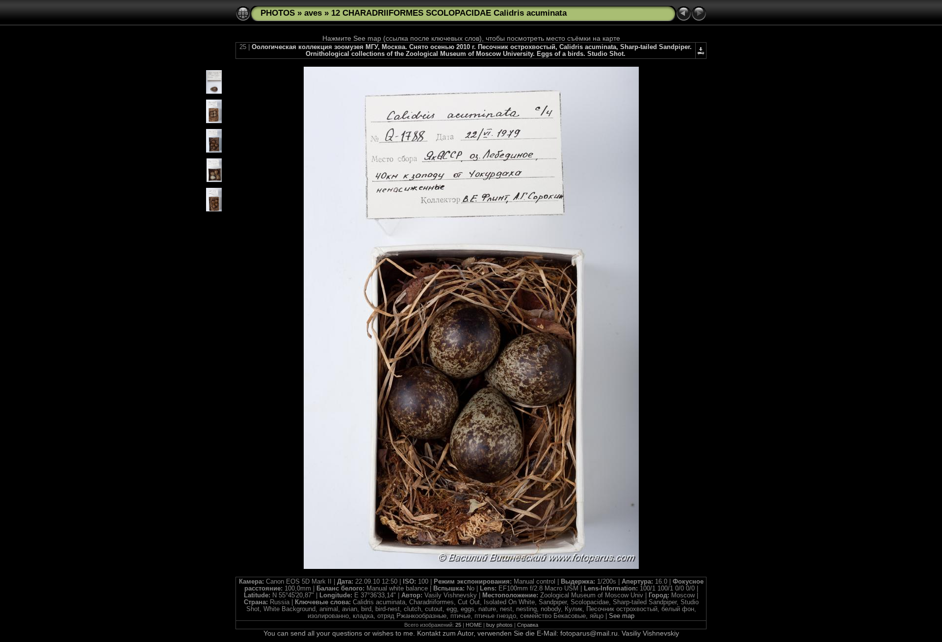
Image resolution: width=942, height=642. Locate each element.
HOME (474, 625)
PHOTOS (278, 13)
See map (621, 616)
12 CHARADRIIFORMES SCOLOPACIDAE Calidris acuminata (449, 13)
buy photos (499, 625)
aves (313, 13)
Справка (527, 625)
